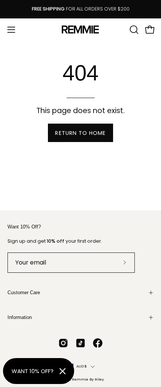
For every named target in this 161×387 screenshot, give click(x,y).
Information (19, 317)
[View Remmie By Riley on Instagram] (63, 343)
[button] (133, 29)
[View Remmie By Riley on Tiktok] (80, 343)
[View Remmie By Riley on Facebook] (97, 343)
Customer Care (23, 292)
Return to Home (80, 133)
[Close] (63, 371)
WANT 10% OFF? (33, 371)
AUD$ (81, 366)
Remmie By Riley (88, 379)
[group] (80, 9)
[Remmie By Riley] (80, 29)
